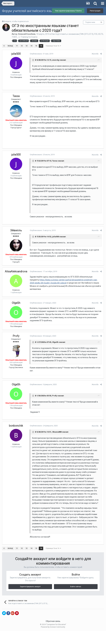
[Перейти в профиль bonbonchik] (16, 435)
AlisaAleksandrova (16, 271)
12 (21, 46)
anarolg (55, 60)
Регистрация (95, 11)
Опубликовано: (41, 54)
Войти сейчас (75, 587)
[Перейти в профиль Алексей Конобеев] (6, 27)
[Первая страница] (4, 46)
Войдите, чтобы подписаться (16, 21)
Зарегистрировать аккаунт (30, 587)
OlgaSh (16, 302)
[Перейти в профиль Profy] (16, 351)
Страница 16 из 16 (53, 46)
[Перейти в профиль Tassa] (16, 111)
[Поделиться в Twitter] (4, 613)
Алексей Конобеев (26, 34)
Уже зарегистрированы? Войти (68, 11)
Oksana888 (57, 432)
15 (36, 46)
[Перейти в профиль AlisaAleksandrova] (16, 281)
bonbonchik (16, 425)
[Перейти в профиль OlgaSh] (16, 312)
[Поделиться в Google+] (12, 613)
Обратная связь (53, 621)
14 (31, 46)
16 (41, 46)
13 (101, 22)
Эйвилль (16, 230)
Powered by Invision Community (53, 627)
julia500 (16, 53)
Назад (10, 46)
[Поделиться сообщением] (101, 54)
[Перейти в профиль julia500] (16, 63)
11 (17, 46)
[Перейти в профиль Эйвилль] (16, 245)
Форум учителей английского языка (29, 11)
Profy (16, 335)
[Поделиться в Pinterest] (17, 613)
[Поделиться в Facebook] (8, 613)
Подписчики (90, 22)
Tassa (16, 96)
